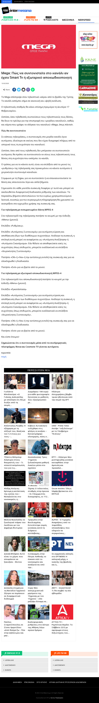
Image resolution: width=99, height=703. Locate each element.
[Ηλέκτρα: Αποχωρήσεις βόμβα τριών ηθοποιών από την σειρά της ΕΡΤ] (62, 381)
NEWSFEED (84, 20)
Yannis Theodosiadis (57, 698)
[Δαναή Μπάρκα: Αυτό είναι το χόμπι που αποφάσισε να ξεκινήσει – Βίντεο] (15, 543)
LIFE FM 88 (32, 19)
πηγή (3, 356)
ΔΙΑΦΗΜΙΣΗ (18, 2)
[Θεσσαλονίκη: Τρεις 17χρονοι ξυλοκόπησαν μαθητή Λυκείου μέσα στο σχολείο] (38, 447)
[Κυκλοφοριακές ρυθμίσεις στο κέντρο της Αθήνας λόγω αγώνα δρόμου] (38, 612)
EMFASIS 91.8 (10, 19)
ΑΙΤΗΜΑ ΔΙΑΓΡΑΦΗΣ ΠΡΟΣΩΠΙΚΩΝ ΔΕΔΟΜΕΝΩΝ (67, 682)
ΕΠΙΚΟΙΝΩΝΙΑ (29, 2)
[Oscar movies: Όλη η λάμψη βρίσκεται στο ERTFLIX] (62, 478)
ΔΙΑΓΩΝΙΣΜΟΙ (10, 665)
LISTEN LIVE (9, 660)
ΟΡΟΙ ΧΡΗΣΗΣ (41, 682)
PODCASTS (52, 19)
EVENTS (8, 670)
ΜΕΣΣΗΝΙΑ (68, 20)
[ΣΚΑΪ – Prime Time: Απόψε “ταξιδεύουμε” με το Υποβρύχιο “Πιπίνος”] (62, 415)
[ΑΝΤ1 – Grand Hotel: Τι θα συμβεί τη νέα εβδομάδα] (62, 577)
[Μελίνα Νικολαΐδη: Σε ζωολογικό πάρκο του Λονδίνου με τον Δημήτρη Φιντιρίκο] (15, 509)
